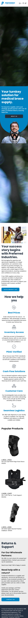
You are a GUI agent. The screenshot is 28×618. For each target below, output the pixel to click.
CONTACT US (10, 599)
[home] (8, 3)
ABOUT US (14, 116)
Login (21, 3)
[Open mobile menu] (19, 3)
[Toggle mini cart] (26, 3)
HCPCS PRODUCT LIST (10, 289)
